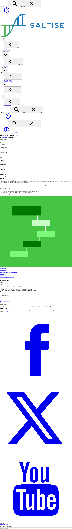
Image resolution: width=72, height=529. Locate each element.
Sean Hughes (4, 137)
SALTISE (6, 311)
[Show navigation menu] (0, 133)
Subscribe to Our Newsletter (4, 524)
